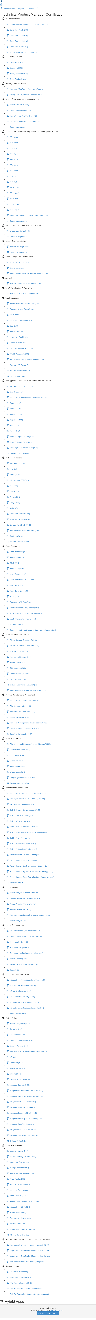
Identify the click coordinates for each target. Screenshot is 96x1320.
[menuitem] (1, 5)
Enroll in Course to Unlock (48, 1313)
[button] (1, 2)
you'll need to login (57, 1310)
